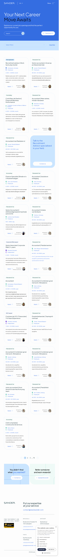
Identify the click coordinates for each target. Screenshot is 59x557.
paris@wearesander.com (29, 545)
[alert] (47, 540)
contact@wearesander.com (33, 510)
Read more (47, 534)
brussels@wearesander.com (30, 529)
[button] (51, 3)
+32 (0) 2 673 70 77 (28, 526)
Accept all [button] (41, 549)
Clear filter (52, 45)
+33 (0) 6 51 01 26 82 (28, 542)
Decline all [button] (51, 549)
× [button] (55, 527)
